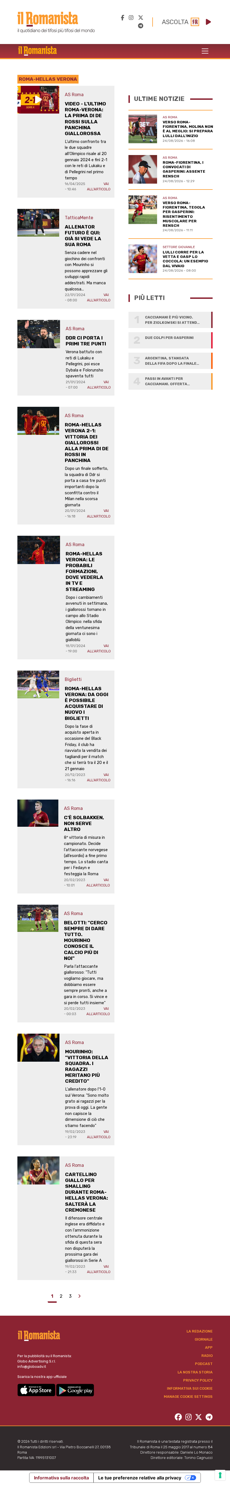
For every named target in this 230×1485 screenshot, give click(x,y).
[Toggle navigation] (205, 51)
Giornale (204, 1339)
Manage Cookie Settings (188, 1396)
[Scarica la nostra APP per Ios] (36, 1390)
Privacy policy (198, 1380)
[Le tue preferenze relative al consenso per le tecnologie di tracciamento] (220, 1475)
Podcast (204, 1364)
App (209, 1347)
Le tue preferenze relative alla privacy (139, 1478)
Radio (207, 1356)
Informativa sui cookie (190, 1388)
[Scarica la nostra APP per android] (75, 1390)
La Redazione (200, 1331)
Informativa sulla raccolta (61, 1478)
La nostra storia (195, 1372)
